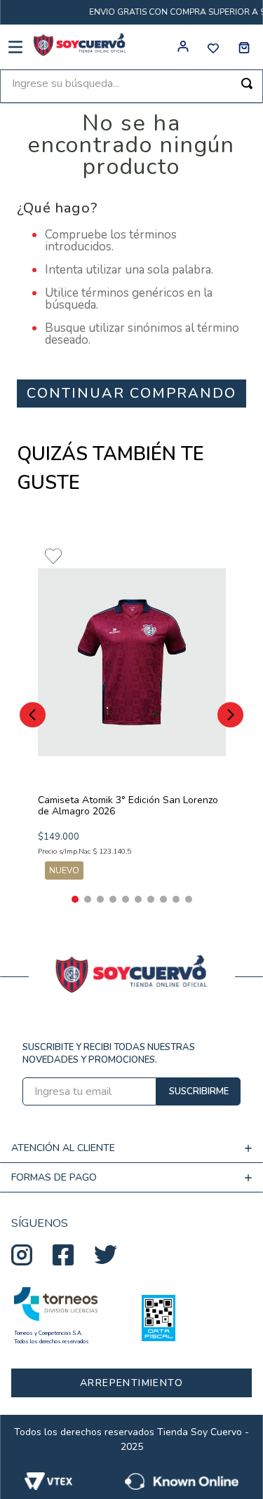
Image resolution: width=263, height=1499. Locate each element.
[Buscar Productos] (246, 83)
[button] (75, 899)
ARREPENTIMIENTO (131, 1383)
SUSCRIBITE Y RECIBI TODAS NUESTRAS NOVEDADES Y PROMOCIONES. (108, 1053)
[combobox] (131, 86)
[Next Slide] (230, 714)
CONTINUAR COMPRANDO (131, 393)
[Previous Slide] (33, 714)
